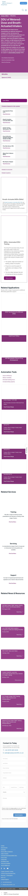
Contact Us (23, 3)
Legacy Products (4, 853)
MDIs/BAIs (5, 74)
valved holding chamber (14, 52)
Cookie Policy (4, 859)
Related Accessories (7, 169)
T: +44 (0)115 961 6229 (10, 750)
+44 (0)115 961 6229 (7, 882)
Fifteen (25, 888)
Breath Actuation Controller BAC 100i (13, 202)
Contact (2, 845)
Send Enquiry (19, 815)
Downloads (3, 849)
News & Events (4, 847)
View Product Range (9, 407)
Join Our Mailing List (5, 865)
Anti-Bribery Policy (5, 861)
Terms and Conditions (5, 863)
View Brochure (6, 114)
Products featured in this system (11, 106)
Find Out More (12, 522)
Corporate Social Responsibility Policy (9, 855)
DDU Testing (6, 49)
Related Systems (6, 173)
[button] (3, 1)
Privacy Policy (4, 857)
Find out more (9, 278)
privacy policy (14, 808)
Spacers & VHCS (6, 77)
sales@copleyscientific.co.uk (9, 884)
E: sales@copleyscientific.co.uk (13, 753)
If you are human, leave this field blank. (10, 818)
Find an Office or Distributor (7, 851)
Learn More (6, 100)
